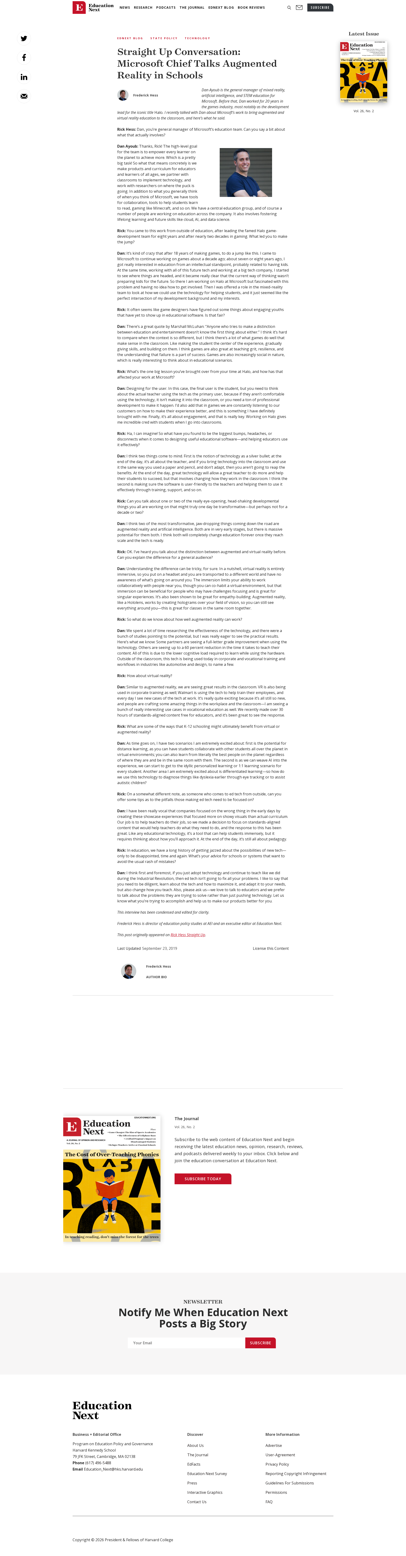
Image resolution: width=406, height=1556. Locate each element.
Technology (197, 38)
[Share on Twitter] (24, 38)
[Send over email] (24, 96)
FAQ (269, 1501)
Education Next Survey (207, 1473)
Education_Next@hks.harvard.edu (113, 1469)
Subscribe (260, 1342)
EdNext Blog (130, 38)
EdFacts (193, 1464)
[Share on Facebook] (24, 58)
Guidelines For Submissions (289, 1483)
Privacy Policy (277, 1464)
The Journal (197, 1454)
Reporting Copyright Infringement (295, 1473)
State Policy (164, 38)
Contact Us (197, 1501)
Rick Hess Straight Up (188, 934)
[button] (289, 8)
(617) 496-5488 (98, 1462)
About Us (195, 1445)
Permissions (276, 1492)
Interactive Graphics (205, 1492)
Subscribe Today (203, 1178)
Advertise (273, 1445)
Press (192, 1483)
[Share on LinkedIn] (24, 77)
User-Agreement (280, 1454)
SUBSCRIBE (320, 7)
